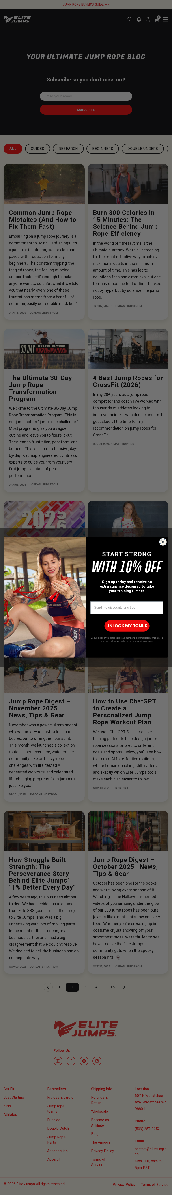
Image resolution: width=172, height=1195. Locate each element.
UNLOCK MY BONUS (126, 626)
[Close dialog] (163, 542)
